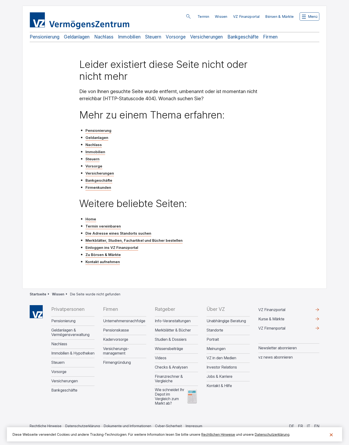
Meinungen (216, 348)
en (316, 426)
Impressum (194, 426)
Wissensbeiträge (169, 348)
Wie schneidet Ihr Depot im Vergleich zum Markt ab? (169, 397)
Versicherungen (206, 37)
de (291, 426)
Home (90, 219)
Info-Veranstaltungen (173, 321)
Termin (203, 16)
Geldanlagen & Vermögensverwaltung (70, 332)
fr (300, 426)
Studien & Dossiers (171, 339)
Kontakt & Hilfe (219, 385)
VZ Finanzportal (246, 16)
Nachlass (104, 37)
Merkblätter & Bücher (173, 330)
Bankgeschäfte (243, 37)
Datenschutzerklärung (82, 426)
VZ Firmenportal (279, 329)
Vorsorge (176, 37)
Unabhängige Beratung (226, 321)
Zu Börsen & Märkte (103, 254)
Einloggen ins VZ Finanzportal (111, 247)
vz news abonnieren (275, 357)
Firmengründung (117, 362)
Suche (188, 16)
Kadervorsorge (115, 339)
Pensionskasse (116, 330)
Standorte (215, 330)
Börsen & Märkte (279, 16)
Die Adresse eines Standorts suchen (118, 233)
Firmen (270, 37)
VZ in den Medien (221, 358)
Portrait (213, 339)
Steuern (153, 37)
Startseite (38, 294)
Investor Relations (222, 367)
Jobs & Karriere (219, 376)
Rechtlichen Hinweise (218, 434)
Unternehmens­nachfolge (124, 321)
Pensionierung (44, 37)
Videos (160, 358)
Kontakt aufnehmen (102, 262)
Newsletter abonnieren (277, 348)
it (308, 426)
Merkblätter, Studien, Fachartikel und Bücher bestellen (134, 240)
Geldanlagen (77, 37)
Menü (312, 16)
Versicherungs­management (116, 350)
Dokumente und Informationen (127, 426)
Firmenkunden (98, 187)
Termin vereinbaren (103, 226)
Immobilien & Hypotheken (72, 353)
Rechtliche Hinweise (45, 426)
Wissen (221, 16)
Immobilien (129, 37)
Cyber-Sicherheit (168, 426)
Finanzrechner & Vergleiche (169, 378)
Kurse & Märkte (279, 320)
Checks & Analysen (171, 367)
